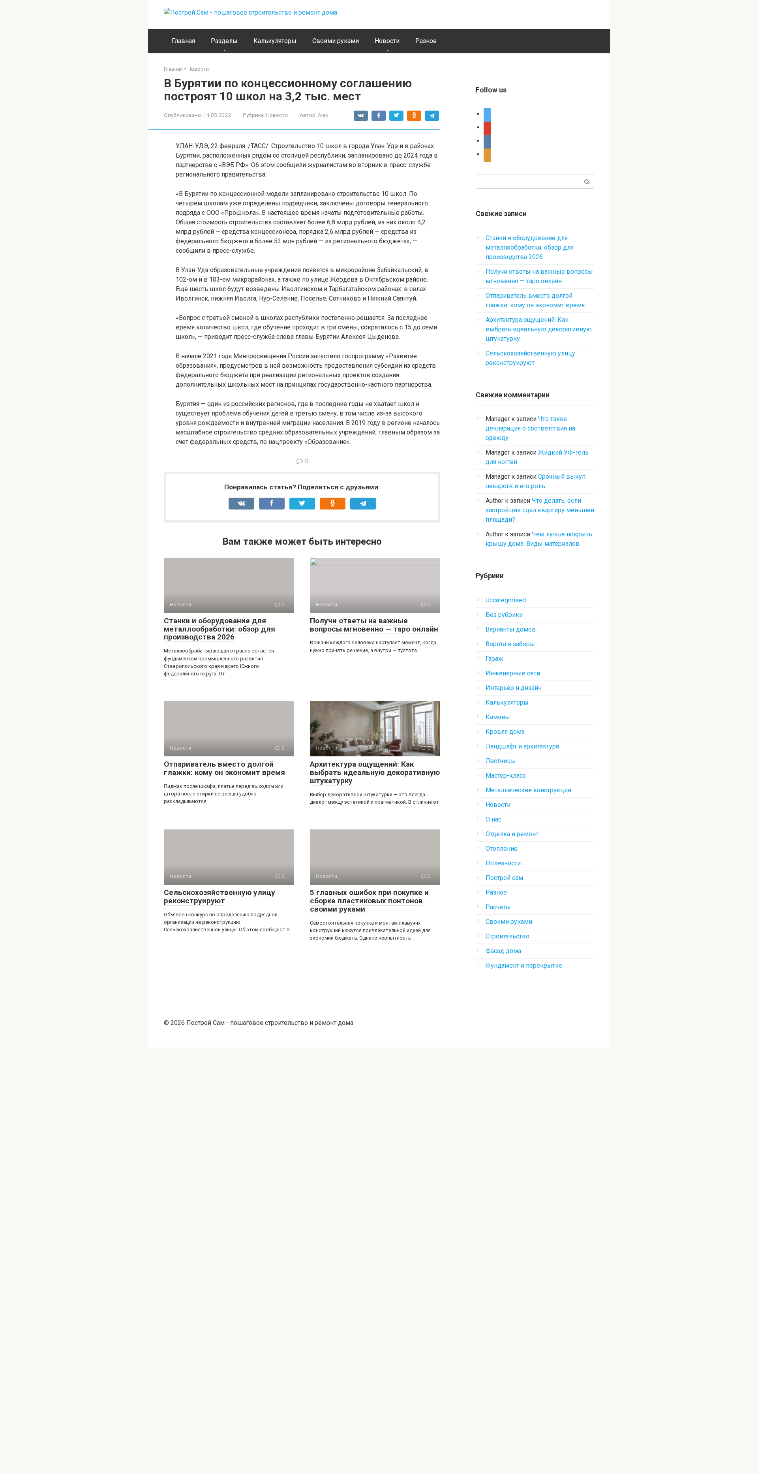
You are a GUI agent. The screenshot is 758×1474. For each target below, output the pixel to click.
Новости (387, 41)
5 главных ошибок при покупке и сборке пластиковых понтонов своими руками (369, 901)
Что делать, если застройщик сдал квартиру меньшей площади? (540, 510)
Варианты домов (511, 629)
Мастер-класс (506, 775)
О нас (493, 819)
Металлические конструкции (528, 790)
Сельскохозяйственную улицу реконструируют (219, 896)
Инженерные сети (513, 673)
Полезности (503, 863)
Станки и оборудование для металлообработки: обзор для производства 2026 (219, 629)
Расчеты (498, 907)
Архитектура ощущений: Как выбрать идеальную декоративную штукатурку (375, 772)
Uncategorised (506, 600)
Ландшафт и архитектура (522, 746)
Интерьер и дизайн (514, 688)
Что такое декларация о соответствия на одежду (530, 428)
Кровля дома (505, 731)
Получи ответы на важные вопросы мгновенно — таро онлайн (374, 625)
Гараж (494, 658)
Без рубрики (504, 615)
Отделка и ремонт (512, 834)
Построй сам (504, 878)
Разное (426, 41)
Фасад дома (503, 951)
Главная (183, 41)
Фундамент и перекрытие (524, 965)
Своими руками (335, 41)
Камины (498, 717)
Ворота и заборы (510, 644)
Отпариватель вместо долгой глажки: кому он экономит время (224, 768)
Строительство (507, 936)
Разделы (224, 41)
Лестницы (501, 761)
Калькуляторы (274, 41)
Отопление (502, 848)
